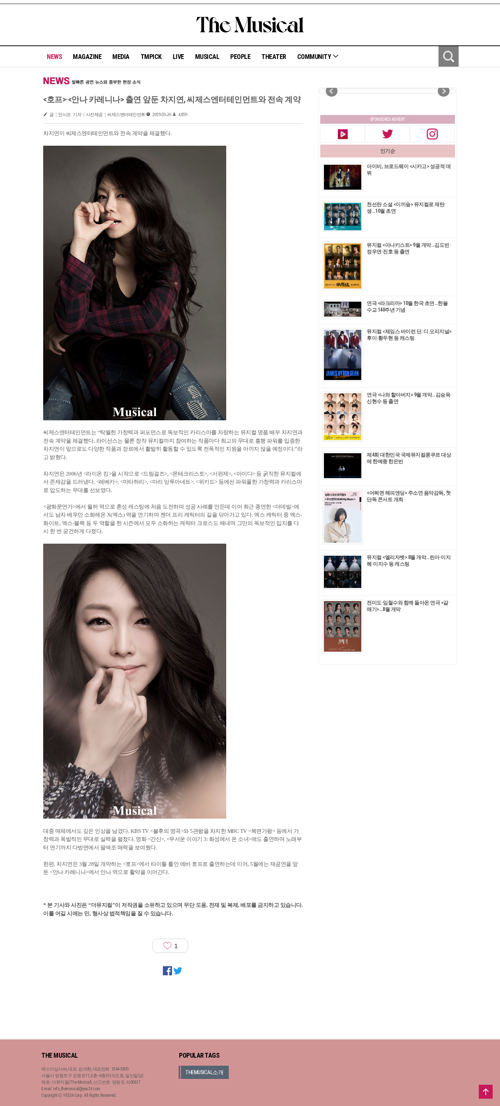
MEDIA (121, 56)
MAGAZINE (87, 56)
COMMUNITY (314, 56)
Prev (331, 91)
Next (443, 91)
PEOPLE (240, 56)
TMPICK (151, 56)
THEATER (273, 56)
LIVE (178, 56)
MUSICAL (207, 56)
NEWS (54, 56)
